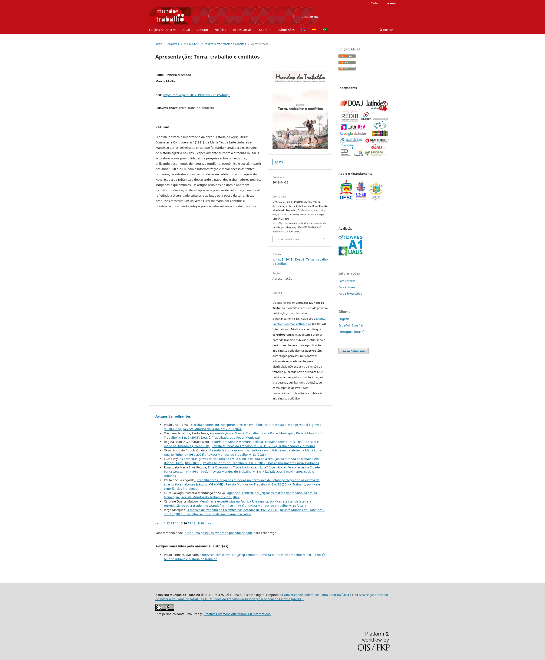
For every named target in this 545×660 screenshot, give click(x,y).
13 (172, 523)
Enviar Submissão (353, 351)
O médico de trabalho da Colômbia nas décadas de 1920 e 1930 (232, 510)
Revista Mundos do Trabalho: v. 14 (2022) (210, 497)
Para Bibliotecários (350, 293)
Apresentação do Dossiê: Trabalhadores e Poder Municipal (252, 433)
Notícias (220, 30)
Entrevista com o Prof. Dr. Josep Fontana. (229, 555)
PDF (281, 162)
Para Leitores (346, 281)
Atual (186, 30)
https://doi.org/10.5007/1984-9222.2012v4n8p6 (196, 95)
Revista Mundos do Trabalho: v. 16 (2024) (212, 429)
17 (189, 523)
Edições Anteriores (162, 30)
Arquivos (173, 44)
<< (157, 523)
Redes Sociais (242, 30)
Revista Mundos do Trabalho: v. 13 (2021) (276, 506)
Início (158, 44)
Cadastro (376, 3)
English (343, 319)
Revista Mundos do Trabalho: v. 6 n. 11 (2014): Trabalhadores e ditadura (263, 446)
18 (193, 523)
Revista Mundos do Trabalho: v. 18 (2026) (236, 454)
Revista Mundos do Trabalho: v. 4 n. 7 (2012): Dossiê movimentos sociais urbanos (261, 463)
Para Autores (346, 287)
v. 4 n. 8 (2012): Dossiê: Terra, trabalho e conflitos (215, 44)
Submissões (286, 30)
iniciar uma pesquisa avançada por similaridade (218, 533)
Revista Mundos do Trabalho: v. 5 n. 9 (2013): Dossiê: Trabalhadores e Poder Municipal (243, 435)
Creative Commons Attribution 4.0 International (237, 614)
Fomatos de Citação (288, 239)
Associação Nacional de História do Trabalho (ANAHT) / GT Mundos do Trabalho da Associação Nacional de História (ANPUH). (271, 597)
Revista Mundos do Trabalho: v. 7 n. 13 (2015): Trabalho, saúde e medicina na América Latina (244, 512)
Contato (202, 30)
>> (209, 523)
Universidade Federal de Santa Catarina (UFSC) (317, 595)
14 (176, 523)
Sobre (263, 30)
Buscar (387, 30)
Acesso (391, 3)
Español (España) (350, 325)
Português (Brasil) (351, 332)
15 (181, 523)
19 (198, 523)
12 (168, 523)
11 (164, 523)
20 (202, 523)
